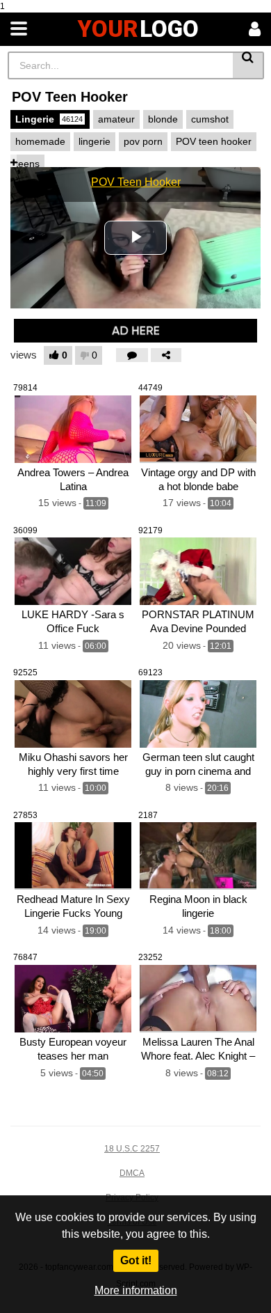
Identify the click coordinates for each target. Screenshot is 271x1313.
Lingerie (49, 119)
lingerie (94, 141)
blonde (163, 119)
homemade (40, 141)
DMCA (132, 1173)
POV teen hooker (214, 141)
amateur (116, 119)
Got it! (135, 1260)
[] (248, 65)
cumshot (210, 119)
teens (27, 163)
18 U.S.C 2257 (132, 1149)
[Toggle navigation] (18, 29)
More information (136, 1290)
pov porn (143, 141)
